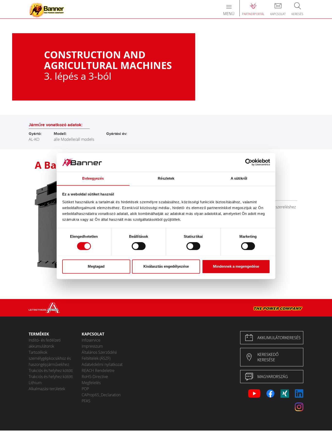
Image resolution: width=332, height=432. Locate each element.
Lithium (35, 382)
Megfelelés (91, 382)
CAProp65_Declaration (101, 394)
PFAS (86, 401)
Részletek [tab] (166, 178)
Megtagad (96, 266)
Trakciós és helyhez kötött (51, 370)
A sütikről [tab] (239, 178)
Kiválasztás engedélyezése (166, 266)
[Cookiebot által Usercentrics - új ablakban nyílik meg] (248, 162)
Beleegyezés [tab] (93, 178)
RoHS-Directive (95, 376)
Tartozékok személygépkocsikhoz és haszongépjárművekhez (50, 358)
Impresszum (92, 346)
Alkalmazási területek (47, 388)
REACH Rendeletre (98, 370)
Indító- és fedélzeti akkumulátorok (45, 343)
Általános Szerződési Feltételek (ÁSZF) (99, 355)
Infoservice (91, 340)
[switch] (139, 246)
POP (85, 388)
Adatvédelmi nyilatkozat (102, 364)
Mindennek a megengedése (236, 266)
